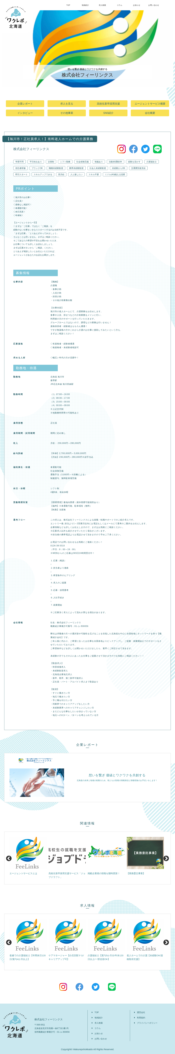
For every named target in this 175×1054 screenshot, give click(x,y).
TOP (68, 5)
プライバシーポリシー (147, 1023)
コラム (119, 5)
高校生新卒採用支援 (108, 103)
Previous (8, 858)
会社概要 (150, 113)
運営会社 (141, 1012)
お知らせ (136, 5)
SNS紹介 (108, 113)
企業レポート (25, 103)
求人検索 (102, 5)
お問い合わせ (153, 5)
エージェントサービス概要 (150, 103)
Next (165, 858)
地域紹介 (85, 5)
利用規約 (141, 1018)
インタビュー (25, 113)
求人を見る (66, 103)
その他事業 (66, 113)
